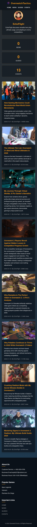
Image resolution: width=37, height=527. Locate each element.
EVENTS (27, 7)
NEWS (14, 7)
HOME (9, 7)
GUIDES (20, 7)
